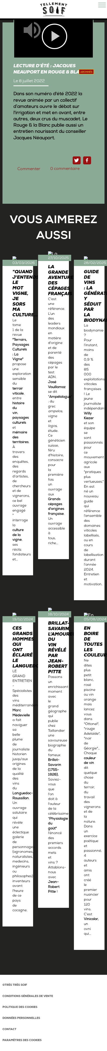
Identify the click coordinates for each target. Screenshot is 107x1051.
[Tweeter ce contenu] (77, 160)
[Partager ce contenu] (87, 160)
